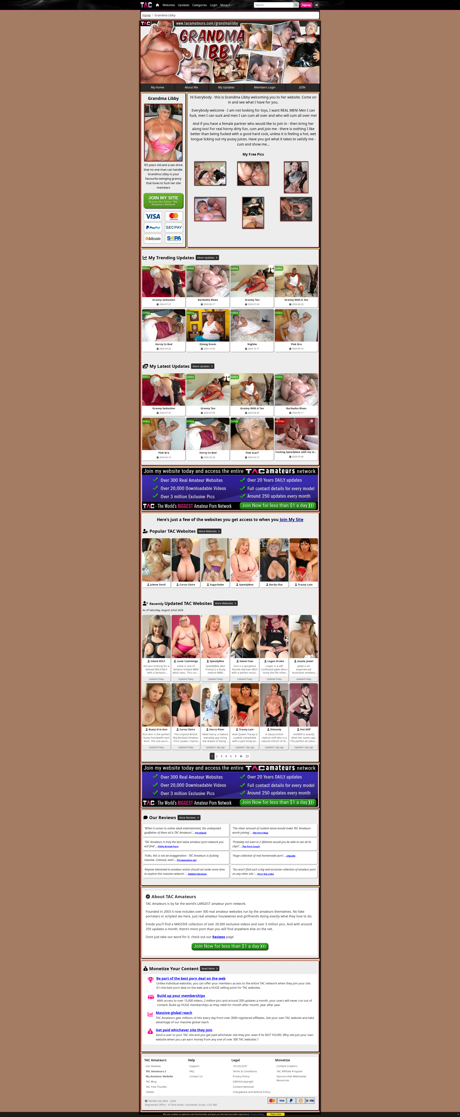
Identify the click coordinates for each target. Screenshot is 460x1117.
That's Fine (275, 1114)
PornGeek (200, 832)
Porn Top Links (265, 874)
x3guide (290, 855)
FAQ (191, 1071)
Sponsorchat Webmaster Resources (292, 1078)
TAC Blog (151, 1081)
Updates (183, 5)
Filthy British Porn (168, 846)
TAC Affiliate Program (290, 1071)
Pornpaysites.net (187, 860)
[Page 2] (235, 756)
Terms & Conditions (245, 1071)
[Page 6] (241, 756)
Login (213, 5)
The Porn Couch (251, 846)
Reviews (218, 937)
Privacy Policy (257, 1114)
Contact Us (196, 1076)
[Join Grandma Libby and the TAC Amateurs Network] (153, 216)
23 (247, 756)
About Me (191, 87)
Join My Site (291, 519)
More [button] (224, 5)
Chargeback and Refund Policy (251, 1092)
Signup (306, 5)
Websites (169, 5)
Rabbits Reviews (197, 874)
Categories (199, 5)
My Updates (226, 87)
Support (194, 1066)
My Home (157, 87)
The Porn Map (260, 832)
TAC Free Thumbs (156, 1086)
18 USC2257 (240, 1066)
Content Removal (243, 1086)
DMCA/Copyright (243, 1081)
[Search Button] (296, 5)
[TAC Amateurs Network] (146, 5)
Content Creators (287, 1066)
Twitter (150, 1092)
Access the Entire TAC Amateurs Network (163, 200)
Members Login (264, 87)
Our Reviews (153, 1066)
